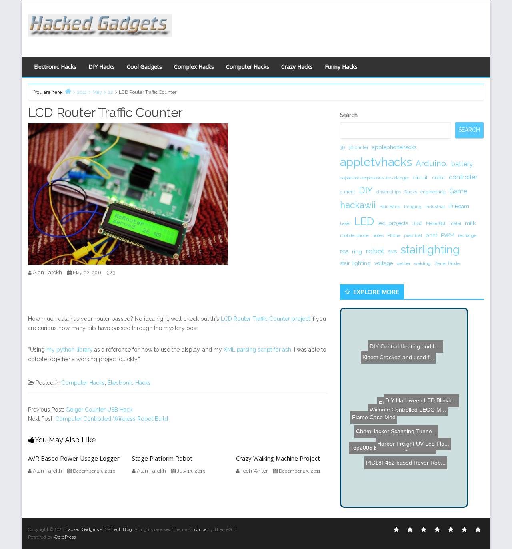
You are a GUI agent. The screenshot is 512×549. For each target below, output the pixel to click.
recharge (467, 235)
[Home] (68, 91)
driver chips (388, 191)
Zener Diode (447, 263)
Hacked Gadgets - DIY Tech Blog (98, 529)
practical (413, 235)
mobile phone (354, 235)
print (431, 235)
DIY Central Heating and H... (406, 331)
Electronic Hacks (55, 66)
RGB (344, 251)
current (347, 191)
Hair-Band (389, 206)
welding (422, 263)
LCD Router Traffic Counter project (265, 319)
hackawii (358, 205)
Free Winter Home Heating (422, 383)
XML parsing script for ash (257, 349)
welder (403, 263)
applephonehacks (394, 147)
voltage (383, 263)
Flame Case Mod (369, 456)
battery (462, 164)
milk (470, 223)
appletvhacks (376, 162)
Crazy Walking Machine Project (278, 458)
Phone (393, 235)
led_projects (393, 223)
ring (357, 251)
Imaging (413, 206)
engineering (433, 191)
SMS (392, 251)
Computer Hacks (247, 66)
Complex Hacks (194, 66)
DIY (366, 190)
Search (349, 115)
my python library (69, 349)
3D (342, 147)
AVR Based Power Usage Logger (74, 458)
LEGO (417, 223)
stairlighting (430, 249)
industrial (435, 206)
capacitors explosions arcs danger (374, 177)
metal (455, 223)
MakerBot (436, 223)
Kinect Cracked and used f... (394, 349)
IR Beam (458, 206)
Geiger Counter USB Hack (99, 409)
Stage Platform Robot (162, 458)
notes (378, 235)
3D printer (358, 147)
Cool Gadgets (144, 66)
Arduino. (432, 163)
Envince (198, 529)
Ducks (410, 191)
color (438, 177)
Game (458, 191)
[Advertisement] (334, 26)
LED (364, 221)
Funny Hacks (341, 66)
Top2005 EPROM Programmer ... (390, 429)
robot (375, 251)
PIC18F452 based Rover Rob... (404, 467)
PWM (447, 235)
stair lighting (355, 263)
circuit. (421, 177)
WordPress (65, 537)
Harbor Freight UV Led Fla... (408, 444)
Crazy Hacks (297, 66)
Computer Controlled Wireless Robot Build (111, 419)
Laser (345, 223)
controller (463, 177)
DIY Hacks (101, 66)
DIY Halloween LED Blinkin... (426, 413)
